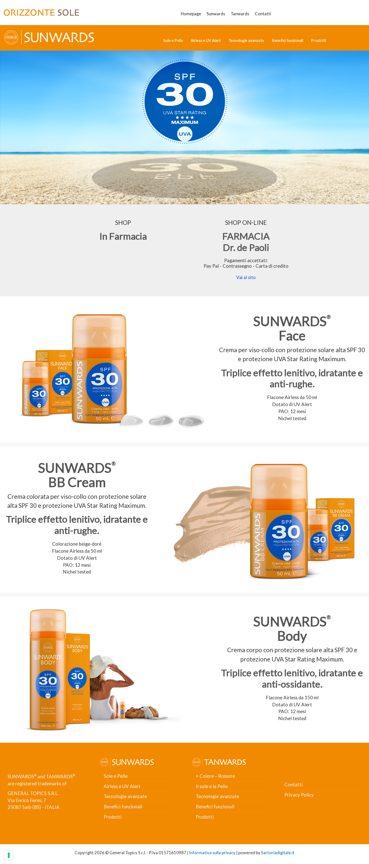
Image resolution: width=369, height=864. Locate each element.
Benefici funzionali (287, 40)
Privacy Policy (299, 795)
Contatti (263, 13)
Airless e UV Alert (206, 40)
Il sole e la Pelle (212, 786)
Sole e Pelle (173, 40)
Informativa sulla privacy (212, 852)
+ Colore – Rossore (215, 776)
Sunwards (216, 13)
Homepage (191, 13)
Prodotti (318, 40)
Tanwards (240, 13)
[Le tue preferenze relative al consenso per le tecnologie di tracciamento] (9, 855)
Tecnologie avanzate (246, 40)
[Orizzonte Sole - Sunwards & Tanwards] (41, 12)
